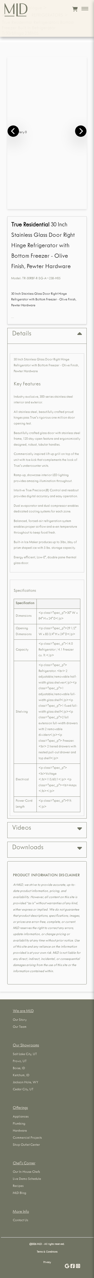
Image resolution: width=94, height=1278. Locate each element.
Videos (21, 828)
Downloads (27, 848)
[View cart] (75, 9)
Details (21, 334)
